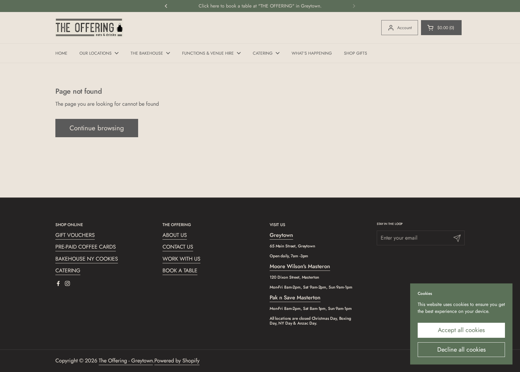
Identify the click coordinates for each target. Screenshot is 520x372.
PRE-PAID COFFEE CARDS (85, 247)
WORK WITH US (181, 259)
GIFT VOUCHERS (75, 235)
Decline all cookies (461, 349)
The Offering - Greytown (126, 360)
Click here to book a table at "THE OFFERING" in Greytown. (260, 6)
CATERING (67, 270)
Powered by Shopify (177, 360)
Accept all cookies (461, 329)
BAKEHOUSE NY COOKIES (86, 259)
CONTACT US (177, 247)
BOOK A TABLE (179, 270)
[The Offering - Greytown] (89, 27)
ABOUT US (174, 235)
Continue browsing (97, 128)
